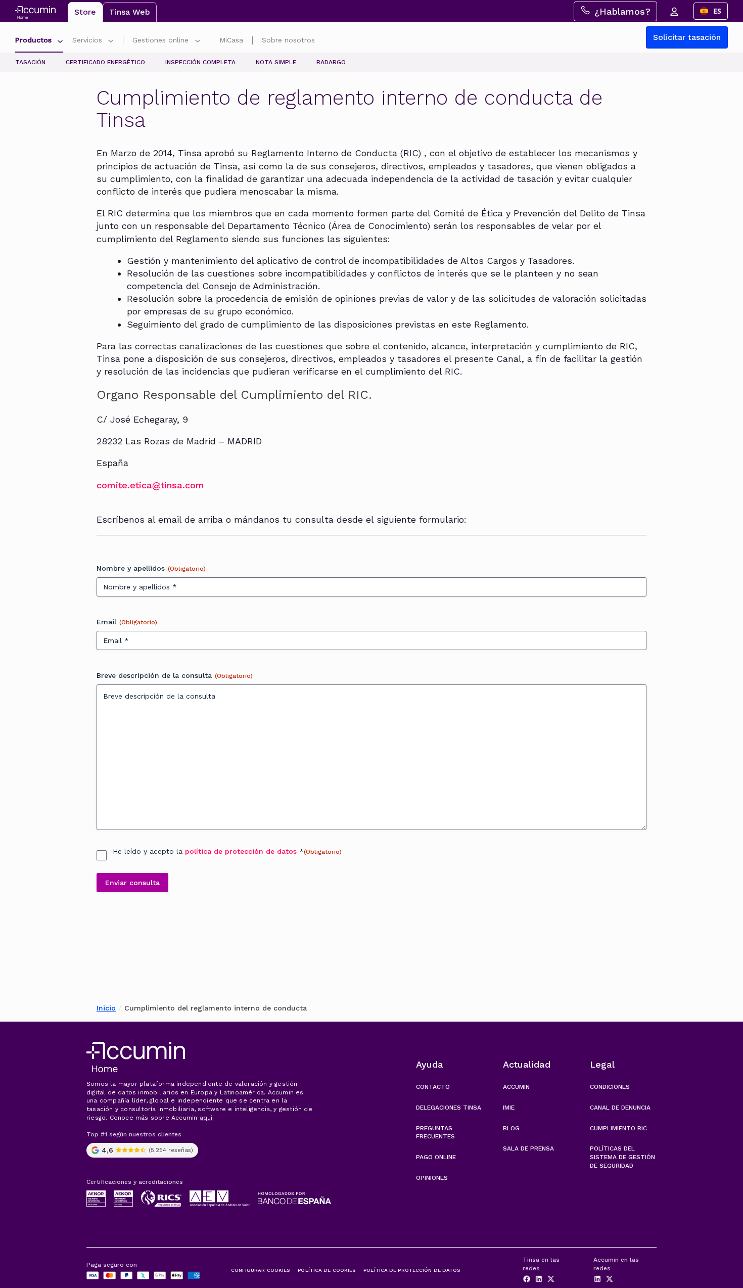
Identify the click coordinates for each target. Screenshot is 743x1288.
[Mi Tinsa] (673, 11)
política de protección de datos (241, 851)
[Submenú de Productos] (60, 42)
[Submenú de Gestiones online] (198, 42)
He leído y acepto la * (227, 851)
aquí (206, 1117)
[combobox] (710, 11)
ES (717, 11)
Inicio (106, 1008)
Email (127, 622)
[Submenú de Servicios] (111, 42)
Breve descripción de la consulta (175, 675)
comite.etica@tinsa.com (150, 485)
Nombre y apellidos (151, 568)
